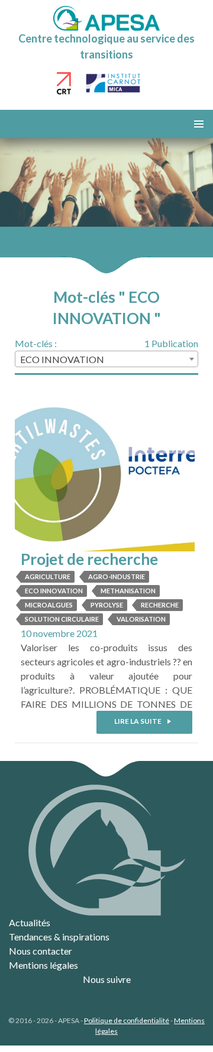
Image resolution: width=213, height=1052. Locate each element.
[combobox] (106, 359)
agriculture (47, 576)
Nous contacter (40, 950)
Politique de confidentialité (126, 1020)
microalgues (49, 605)
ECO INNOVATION (54, 590)
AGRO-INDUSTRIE (116, 576)
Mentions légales (43, 965)
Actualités (29, 922)
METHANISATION (128, 590)
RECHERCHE (160, 605)
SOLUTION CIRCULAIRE (62, 619)
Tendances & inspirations (59, 936)
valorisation (141, 619)
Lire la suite (138, 721)
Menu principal (199, 124)
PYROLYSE (107, 605)
